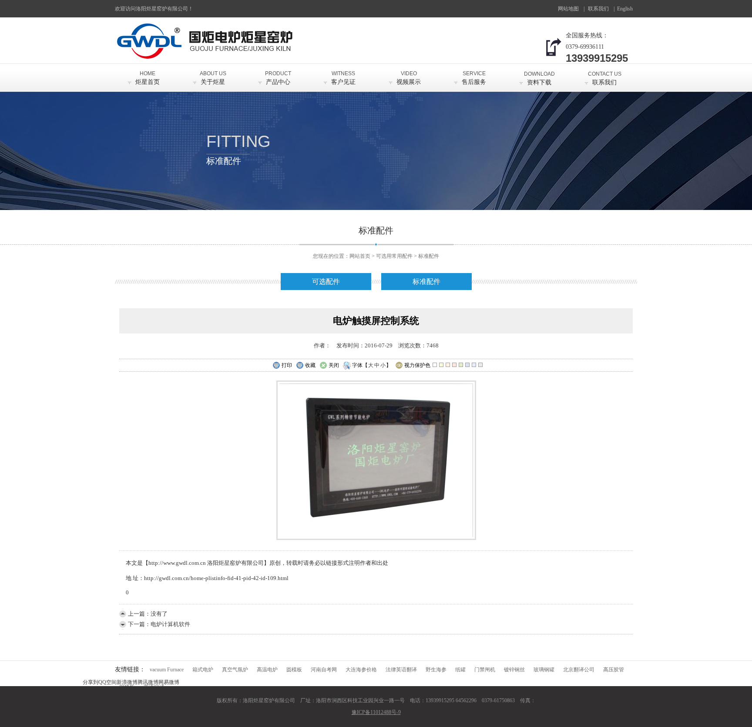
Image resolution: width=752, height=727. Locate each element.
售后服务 (474, 77)
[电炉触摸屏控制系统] (376, 538)
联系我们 (598, 9)
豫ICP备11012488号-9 (376, 712)
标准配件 (428, 256)
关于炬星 (213, 77)
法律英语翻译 (401, 670)
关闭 (334, 365)
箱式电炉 (202, 670)
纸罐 (460, 670)
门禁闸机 (484, 670)
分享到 (90, 682)
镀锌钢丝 (514, 670)
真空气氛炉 (235, 670)
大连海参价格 (361, 670)
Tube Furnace (627, 11)
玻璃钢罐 (544, 670)
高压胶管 (613, 670)
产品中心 (278, 77)
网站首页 (359, 256)
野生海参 (436, 670)
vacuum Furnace (167, 670)
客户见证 (343, 77)
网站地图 (568, 9)
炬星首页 (147, 77)
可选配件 (326, 281)
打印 (287, 365)
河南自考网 (324, 670)
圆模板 (294, 670)
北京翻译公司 (578, 670)
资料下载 (539, 78)
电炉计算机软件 (170, 624)
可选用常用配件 (394, 256)
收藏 (310, 365)
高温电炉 (267, 670)
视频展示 (408, 77)
